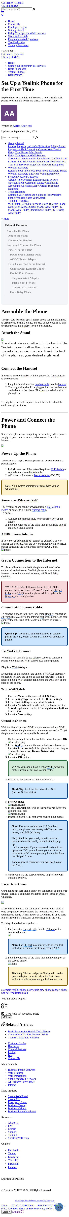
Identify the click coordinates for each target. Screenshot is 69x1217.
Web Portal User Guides (21, 203)
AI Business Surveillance (21, 1081)
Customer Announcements (22, 158)
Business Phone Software (21, 1069)
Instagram (13, 1163)
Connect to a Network (24, 287)
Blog (10, 1055)
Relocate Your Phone (19, 170)
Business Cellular (17, 1108)
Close (6, 1212)
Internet (12, 1084)
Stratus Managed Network (22, 1078)
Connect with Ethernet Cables (27, 268)
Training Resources (18, 45)
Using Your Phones (18, 152)
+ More (5, 218)
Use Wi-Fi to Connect (22, 273)
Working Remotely (18, 36)
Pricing (12, 1052)
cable (42, 384)
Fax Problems (54, 194)
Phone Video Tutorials (46, 203)
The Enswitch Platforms (30, 161)
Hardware (13, 1046)
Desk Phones (15, 74)
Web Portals (35, 152)
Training (12, 1135)
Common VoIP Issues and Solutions (27, 194)
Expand (16, 1211)
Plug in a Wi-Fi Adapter (25, 278)
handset (62, 384)
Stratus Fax (14, 1099)
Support (12, 1131)
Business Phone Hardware (22, 1111)
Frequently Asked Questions (23, 39)
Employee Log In (17, 27)
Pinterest (12, 1167)
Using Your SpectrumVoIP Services (27, 33)
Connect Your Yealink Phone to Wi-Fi (28, 1034)
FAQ (10, 1125)
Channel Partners (17, 1049)
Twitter (12, 1153)
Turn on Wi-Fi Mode (24, 282)
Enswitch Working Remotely (44, 173)
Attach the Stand (18, 235)
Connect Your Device (49, 149)
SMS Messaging (52, 161)
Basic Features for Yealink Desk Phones (29, 1031)
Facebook (13, 1150)
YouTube (13, 1160)
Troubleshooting (16, 42)
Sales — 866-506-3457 (40, 1205)
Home (11, 21)
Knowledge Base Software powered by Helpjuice (34, 1201)
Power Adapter (42, 475)
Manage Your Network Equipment (45, 164)
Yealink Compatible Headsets (23, 1037)
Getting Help (15, 179)
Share (8, 1017)
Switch (57, 469)
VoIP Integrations (17, 1075)
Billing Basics (58, 146)
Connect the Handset (20, 240)
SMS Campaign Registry (32, 182)
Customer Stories (17, 1043)
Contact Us (14, 24)
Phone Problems (16, 197)
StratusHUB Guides (40, 209)
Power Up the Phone (20, 249)
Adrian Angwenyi (22, 125)
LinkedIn (13, 1157)
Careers (12, 1128)
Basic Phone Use (17, 68)
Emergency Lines (17, 1102)
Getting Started (16, 30)
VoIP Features (15, 1072)
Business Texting (17, 1105)
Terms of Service (28, 1208)
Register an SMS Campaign (23, 149)
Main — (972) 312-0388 (14, 1205)
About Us (13, 1122)
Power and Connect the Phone (24, 245)
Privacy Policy (45, 1208)
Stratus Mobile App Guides (43, 206)
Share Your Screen (36, 197)
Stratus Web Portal (18, 1096)
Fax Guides (22, 206)
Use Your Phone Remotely (45, 170)
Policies (12, 146)
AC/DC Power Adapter (23, 259)
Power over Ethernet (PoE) (25, 254)
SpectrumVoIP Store (18, 1138)
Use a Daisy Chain (20, 292)
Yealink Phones (16, 71)
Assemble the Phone (18, 231)
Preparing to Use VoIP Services (33, 146)
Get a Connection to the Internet (26, 264)
